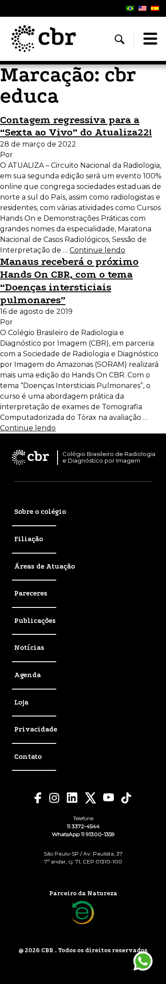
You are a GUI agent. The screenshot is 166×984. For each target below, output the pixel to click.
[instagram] (54, 797)
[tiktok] (126, 797)
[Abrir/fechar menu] (150, 39)
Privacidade (35, 729)
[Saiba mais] (83, 913)
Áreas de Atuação (44, 566)
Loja (21, 702)
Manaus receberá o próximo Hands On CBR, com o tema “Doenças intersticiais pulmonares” (69, 280)
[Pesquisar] (119, 39)
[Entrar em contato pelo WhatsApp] (143, 961)
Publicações (35, 621)
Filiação (28, 539)
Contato (28, 757)
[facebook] (38, 797)
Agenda (27, 675)
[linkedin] (72, 797)
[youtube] (108, 797)
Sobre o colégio (40, 512)
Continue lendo (97, 250)
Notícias (29, 648)
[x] (90, 797)
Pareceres (30, 593)
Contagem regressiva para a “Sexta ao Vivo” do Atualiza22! (76, 126)
